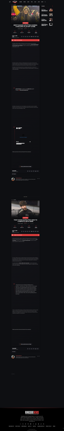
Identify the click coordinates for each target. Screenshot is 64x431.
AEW (28, 1)
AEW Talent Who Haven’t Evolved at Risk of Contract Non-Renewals (45, 15)
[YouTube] (32, 36)
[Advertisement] (18, 99)
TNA (32, 1)
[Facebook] (22, 36)
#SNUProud (26, 90)
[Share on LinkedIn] (32, 171)
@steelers (29, 88)
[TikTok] (41, 423)
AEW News (25, 217)
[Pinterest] (30, 36)
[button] (45, 2)
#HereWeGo (22, 90)
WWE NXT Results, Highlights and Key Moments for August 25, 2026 (45, 25)
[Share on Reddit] (36, 171)
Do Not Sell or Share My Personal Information (32, 430)
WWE (25, 1)
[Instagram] (34, 36)
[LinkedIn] (28, 36)
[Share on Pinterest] (34, 171)
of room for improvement (26, 240)
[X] (24, 36)
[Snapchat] (36, 36)
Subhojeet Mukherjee (20, 223)
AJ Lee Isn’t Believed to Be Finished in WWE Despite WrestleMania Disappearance (44, 20)
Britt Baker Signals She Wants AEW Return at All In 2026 (45, 10)
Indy (42, 1)
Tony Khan (13, 351)
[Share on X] (30, 171)
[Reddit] (38, 36)
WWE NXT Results (44, 23)
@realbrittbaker (18, 88)
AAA (35, 1)
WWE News (43, 18)
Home (20, 1)
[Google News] (26, 36)
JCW (39, 1)
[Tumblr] (33, 423)
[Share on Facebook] (28, 171)
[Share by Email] (38, 171)
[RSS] (43, 423)
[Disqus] (25, 386)
